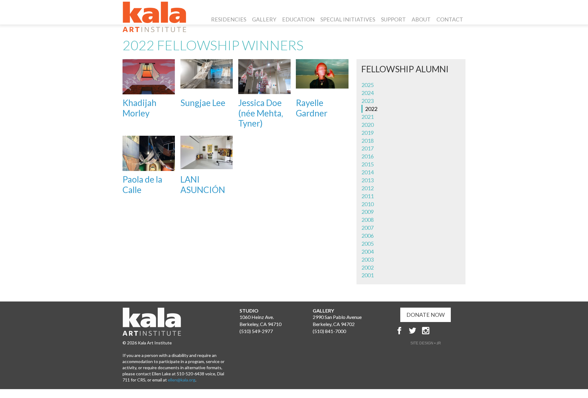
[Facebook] (399, 330)
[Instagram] (425, 330)
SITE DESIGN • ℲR (425, 343)
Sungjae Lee (202, 102)
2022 (371, 108)
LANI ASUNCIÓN (202, 184)
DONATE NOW (425, 314)
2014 (367, 172)
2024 (367, 92)
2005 (367, 243)
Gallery (264, 19)
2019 (367, 132)
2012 (367, 188)
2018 (367, 140)
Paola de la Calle (142, 184)
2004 (367, 251)
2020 (367, 124)
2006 (367, 235)
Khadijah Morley (139, 107)
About (421, 19)
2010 (367, 204)
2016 (367, 156)
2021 (367, 116)
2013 (367, 180)
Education (298, 19)
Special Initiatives (347, 19)
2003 (367, 259)
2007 (367, 227)
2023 (367, 100)
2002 (367, 267)
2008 (367, 219)
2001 (367, 275)
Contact (449, 19)
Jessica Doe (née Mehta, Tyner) (260, 112)
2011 (367, 196)
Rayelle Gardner (311, 107)
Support (393, 19)
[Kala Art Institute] (154, 17)
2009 (367, 211)
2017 (367, 148)
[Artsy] (439, 330)
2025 (367, 84)
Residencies (228, 19)
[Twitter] (412, 330)
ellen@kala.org (181, 379)
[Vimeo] (452, 330)
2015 (367, 164)
